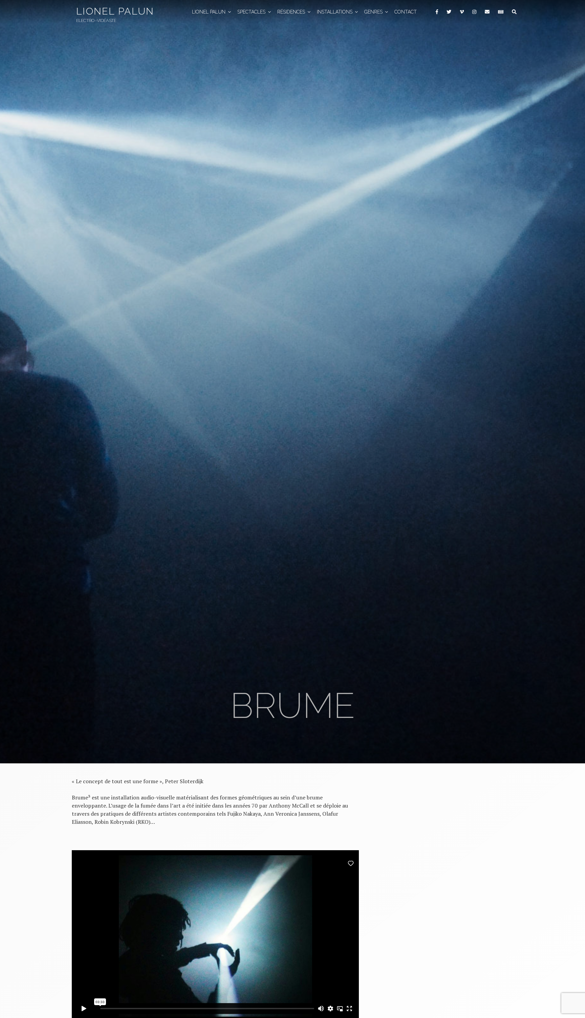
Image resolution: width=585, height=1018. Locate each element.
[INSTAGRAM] (474, 12)
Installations (334, 12)
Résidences (291, 12)
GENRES (373, 12)
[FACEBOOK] (436, 12)
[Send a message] (487, 12)
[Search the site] (514, 12)
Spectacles (251, 12)
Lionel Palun (115, 11)
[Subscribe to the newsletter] (500, 12)
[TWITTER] (449, 12)
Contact (405, 12)
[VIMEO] (461, 12)
